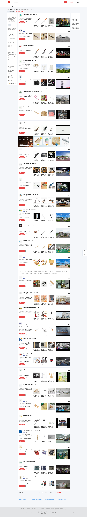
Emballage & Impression (12, 23)
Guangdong (10, 75)
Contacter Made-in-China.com (50, 508)
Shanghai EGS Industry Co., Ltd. (28, 276)
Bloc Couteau (22, 273)
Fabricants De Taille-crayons (22, 499)
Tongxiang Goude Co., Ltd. (27, 415)
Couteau (35, 271)
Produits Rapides (57, 508)
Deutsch (36, 509)
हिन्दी (60, 509)
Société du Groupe (11, 30)
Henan (10, 79)
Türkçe (67, 509)
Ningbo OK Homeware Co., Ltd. (28, 353)
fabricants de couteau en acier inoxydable (58, 4)
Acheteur (63, 6)
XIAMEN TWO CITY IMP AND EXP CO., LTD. (30, 255)
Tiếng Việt (70, 509)
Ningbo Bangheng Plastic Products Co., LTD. (31, 292)
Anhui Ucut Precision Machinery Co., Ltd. (30, 148)
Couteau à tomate (54, 273)
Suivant (58, 492)
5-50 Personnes (11, 66)
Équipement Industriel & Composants (11, 19)
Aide (69, 6)
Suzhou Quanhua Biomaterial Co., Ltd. (30, 209)
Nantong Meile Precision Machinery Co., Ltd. (31, 307)
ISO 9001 (10, 43)
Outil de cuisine (29, 271)
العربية (54, 509)
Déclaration (28, 508)
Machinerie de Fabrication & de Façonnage (12, 15)
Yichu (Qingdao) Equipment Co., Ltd (31, 225)
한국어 (51, 509)
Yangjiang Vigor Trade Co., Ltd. (28, 45)
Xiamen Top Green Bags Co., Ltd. (29, 461)
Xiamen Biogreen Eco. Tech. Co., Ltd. (29, 60)
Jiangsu (10, 80)
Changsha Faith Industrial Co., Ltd (29, 76)
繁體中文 (23, 509)
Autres (10, 46)
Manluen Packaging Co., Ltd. (28, 240)
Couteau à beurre (47, 273)
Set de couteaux (51, 271)
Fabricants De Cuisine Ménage (62, 499)
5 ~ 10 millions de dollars (12, 57)
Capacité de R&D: (21, 127)
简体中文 (20, 509)
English (17, 509)
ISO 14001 (10, 45)
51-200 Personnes (11, 67)
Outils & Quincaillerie (12, 17)
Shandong (10, 77)
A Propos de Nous (23, 508)
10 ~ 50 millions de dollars (12, 61)
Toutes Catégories (11, 6)
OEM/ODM (11, 34)
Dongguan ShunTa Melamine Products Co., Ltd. (31, 430)
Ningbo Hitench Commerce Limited (29, 338)
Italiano (43, 509)
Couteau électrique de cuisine (38, 273)
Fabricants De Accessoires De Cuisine (37, 499)
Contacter (22, 22)
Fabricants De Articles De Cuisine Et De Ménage (25, 500)
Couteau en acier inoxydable (42, 271)
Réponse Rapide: (21, 34)
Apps (73, 6)
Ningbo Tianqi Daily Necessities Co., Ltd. (30, 369)
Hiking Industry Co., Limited (28, 178)
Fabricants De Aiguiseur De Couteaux (77, 27)
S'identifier (78, 2)
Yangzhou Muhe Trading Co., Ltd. (29, 399)
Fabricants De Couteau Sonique (77, 19)
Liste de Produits (11, 11)
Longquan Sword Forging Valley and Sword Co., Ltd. (33, 122)
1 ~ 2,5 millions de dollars (12, 55)
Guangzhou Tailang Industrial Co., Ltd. (30, 163)
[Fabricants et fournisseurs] (12, 2)
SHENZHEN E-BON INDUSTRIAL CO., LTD (30, 323)
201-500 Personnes (11, 70)
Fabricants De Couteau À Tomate (77, 18)
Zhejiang (10, 76)
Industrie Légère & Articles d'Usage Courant (12, 21)
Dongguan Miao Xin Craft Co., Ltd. (29, 446)
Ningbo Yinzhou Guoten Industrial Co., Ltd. (30, 476)
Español (33, 509)
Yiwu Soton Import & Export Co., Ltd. (29, 384)
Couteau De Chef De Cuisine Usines (49, 500)
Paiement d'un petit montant (11, 39)
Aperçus (61, 508)
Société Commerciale (12, 28)
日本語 (27, 509)
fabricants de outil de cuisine (41, 4)
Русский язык (47, 509)
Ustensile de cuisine (23, 271)
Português (40, 509)
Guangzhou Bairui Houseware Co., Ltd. (30, 14)
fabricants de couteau (49, 4)
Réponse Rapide (11, 35)
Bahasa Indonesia (75, 509)
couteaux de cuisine (29, 273)
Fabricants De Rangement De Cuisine (50, 499)
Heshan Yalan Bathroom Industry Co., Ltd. (30, 194)
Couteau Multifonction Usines (62, 500)
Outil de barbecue (64, 271)
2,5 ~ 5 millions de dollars (12, 59)
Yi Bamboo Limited (26, 106)
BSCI (9, 47)
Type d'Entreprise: (22, 64)
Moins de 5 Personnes (12, 69)
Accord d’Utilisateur (33, 508)
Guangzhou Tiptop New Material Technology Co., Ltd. (32, 91)
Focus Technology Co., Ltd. (43, 511)
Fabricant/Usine (11, 29)
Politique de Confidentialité (40, 508)
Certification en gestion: (22, 201)
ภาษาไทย (63, 509)
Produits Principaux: (22, 18)
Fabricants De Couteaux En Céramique (78, 25)
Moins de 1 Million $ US (11, 53)
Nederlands (57, 509)
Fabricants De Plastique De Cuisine (36, 500)
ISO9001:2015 (11, 42)
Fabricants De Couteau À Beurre (77, 16)
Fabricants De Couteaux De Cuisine (77, 24)
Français (30, 509)
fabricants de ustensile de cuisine (32, 4)
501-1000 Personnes (12, 71)
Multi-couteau (58, 271)
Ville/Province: (21, 19)
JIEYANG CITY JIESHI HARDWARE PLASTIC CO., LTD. (32, 29)
